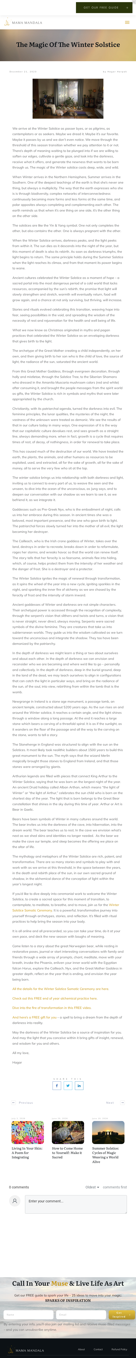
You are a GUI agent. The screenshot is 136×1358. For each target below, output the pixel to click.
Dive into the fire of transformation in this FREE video (51, 1008)
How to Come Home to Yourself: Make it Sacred (67, 1152)
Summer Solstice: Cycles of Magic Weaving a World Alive (105, 1155)
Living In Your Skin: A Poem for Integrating (27, 1152)
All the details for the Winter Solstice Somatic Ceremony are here (60, 989)
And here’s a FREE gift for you (34, 1017)
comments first (115, 1187)
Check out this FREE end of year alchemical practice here (54, 998)
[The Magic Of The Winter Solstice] (68, 98)
